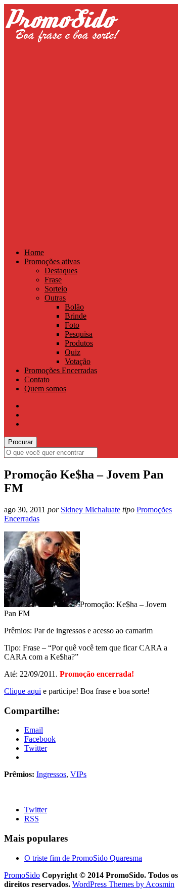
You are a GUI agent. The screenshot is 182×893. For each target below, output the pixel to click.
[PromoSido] (62, 51)
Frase (53, 279)
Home (34, 252)
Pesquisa (79, 334)
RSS (31, 818)
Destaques (60, 270)
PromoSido (22, 875)
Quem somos (45, 388)
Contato (37, 379)
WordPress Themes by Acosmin (123, 884)
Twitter (35, 809)
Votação (77, 361)
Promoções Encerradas (60, 370)
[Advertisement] (91, 147)
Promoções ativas (52, 261)
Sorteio (55, 288)
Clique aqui (22, 691)
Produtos (79, 343)
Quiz (72, 352)
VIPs (78, 774)
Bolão (74, 307)
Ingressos (51, 774)
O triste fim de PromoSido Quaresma (83, 858)
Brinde (75, 316)
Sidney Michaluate (90, 509)
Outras (55, 297)
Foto (72, 325)
